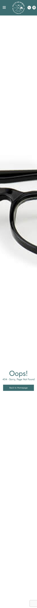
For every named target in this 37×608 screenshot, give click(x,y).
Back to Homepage (18, 387)
